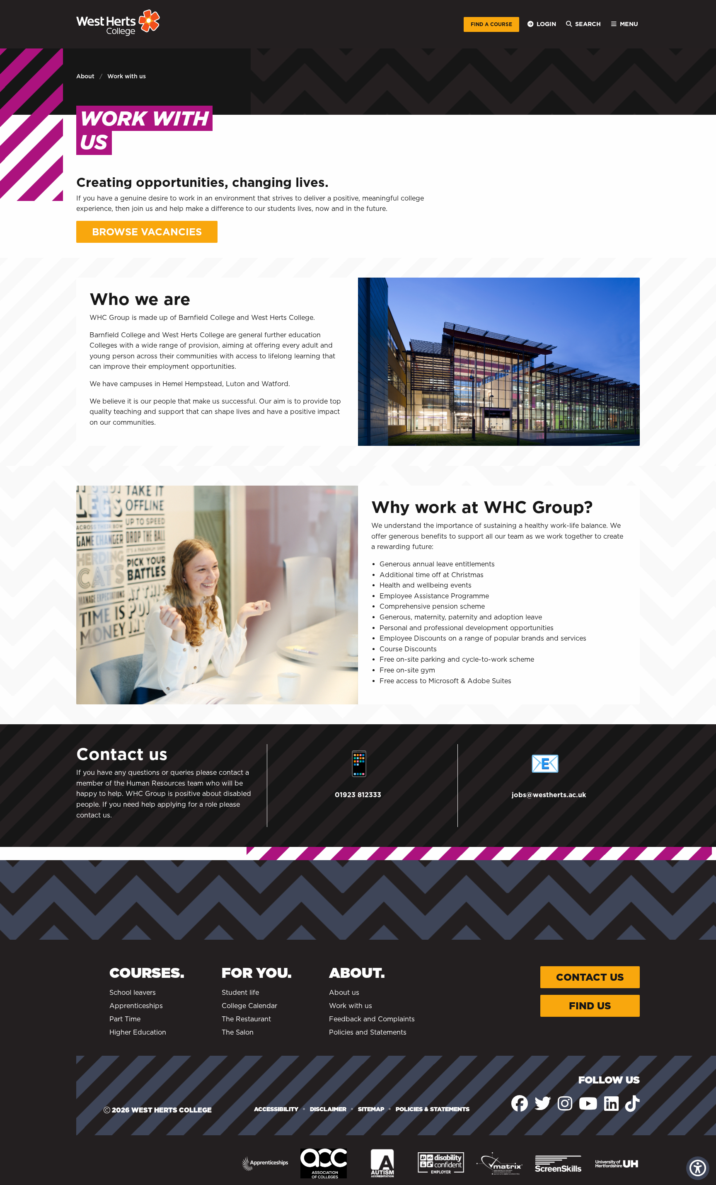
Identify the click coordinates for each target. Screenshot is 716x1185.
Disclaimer (328, 1109)
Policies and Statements (367, 1032)
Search (588, 23)
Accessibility (276, 1109)
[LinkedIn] (611, 1103)
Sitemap (371, 1109)
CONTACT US (590, 977)
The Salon (238, 1032)
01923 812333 (358, 795)
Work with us (350, 1006)
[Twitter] (543, 1103)
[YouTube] (588, 1103)
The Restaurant (246, 1019)
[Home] (118, 23)
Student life (240, 992)
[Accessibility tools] (697, 1168)
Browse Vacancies (147, 232)
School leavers (132, 992)
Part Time (124, 1019)
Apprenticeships (136, 1006)
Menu (629, 23)
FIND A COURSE (491, 24)
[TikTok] (632, 1103)
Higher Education (137, 1032)
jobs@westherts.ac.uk (549, 795)
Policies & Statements (432, 1109)
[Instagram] (565, 1103)
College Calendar (249, 1006)
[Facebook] (519, 1103)
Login (546, 23)
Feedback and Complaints (372, 1019)
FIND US (590, 1006)
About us (344, 992)
